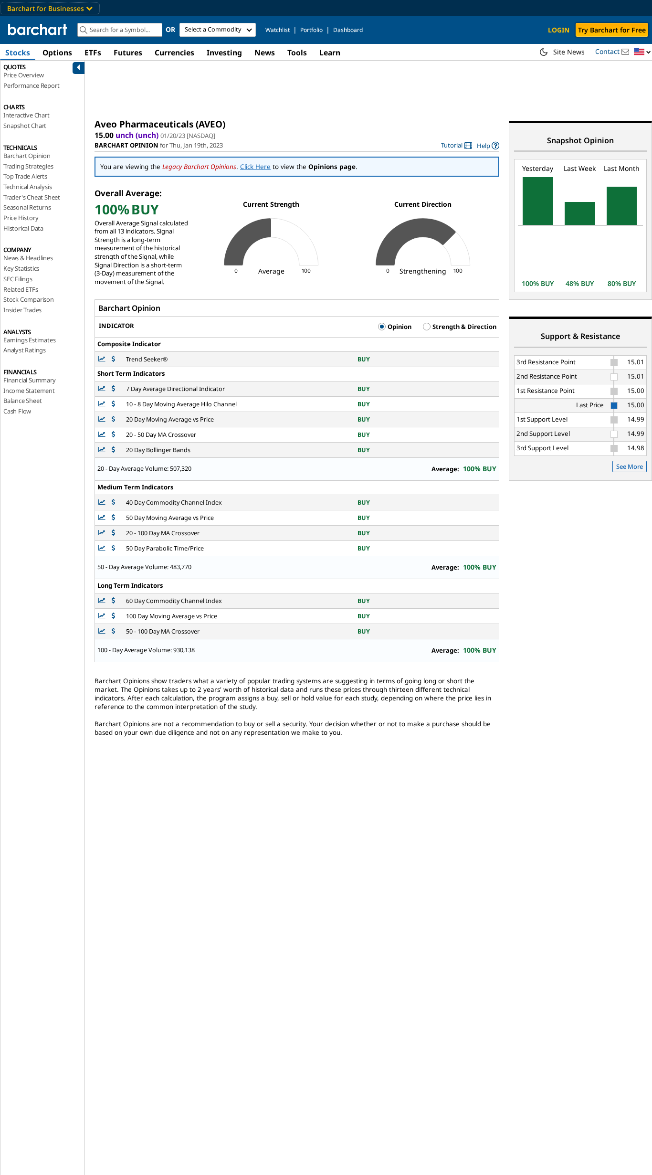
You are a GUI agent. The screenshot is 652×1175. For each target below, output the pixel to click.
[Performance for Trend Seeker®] (113, 359)
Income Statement (29, 390)
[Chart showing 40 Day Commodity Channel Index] (102, 502)
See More (629, 466)
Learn (329, 52)
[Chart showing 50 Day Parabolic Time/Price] (102, 548)
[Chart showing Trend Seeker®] (102, 359)
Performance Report (31, 85)
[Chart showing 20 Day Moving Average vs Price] (102, 419)
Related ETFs (20, 289)
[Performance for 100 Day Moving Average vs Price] (113, 616)
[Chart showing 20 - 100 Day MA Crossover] (102, 533)
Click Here (255, 166)
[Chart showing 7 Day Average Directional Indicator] (102, 389)
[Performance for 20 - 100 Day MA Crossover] (113, 533)
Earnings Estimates (29, 340)
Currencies (174, 52)
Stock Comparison (28, 299)
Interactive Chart (26, 115)
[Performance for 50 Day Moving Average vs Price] (113, 518)
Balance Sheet (22, 400)
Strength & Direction (463, 326)
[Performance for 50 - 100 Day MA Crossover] (113, 631)
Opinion (398, 326)
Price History (20, 217)
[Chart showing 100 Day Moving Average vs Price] (102, 616)
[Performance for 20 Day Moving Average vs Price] (113, 419)
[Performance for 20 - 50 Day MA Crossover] (113, 435)
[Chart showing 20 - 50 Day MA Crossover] (102, 435)
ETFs (92, 52)
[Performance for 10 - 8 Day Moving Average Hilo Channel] (113, 404)
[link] (456, 145)
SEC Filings (17, 279)
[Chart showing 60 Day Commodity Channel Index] (102, 601)
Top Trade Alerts (25, 176)
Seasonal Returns (27, 207)
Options (57, 52)
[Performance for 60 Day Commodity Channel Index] (113, 601)
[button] (642, 52)
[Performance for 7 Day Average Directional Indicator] (113, 389)
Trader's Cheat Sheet (31, 197)
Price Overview (23, 75)
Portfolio (311, 30)
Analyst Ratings (24, 350)
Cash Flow (17, 411)
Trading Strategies (28, 166)
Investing (224, 52)
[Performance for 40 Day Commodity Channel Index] (113, 502)
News (264, 52)
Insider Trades (22, 310)
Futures (128, 52)
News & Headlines (28, 258)
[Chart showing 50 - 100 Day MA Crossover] (102, 631)
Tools (297, 52)
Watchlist (277, 30)
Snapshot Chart (24, 125)
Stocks (17, 52)
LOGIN (558, 29)
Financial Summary (29, 380)
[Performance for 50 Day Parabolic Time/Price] (113, 548)
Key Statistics (21, 268)
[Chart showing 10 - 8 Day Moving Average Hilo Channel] (102, 404)
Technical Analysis (27, 186)
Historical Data (23, 228)
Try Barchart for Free (612, 29)
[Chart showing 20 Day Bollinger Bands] (102, 450)
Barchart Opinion (27, 155)
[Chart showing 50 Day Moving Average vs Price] (102, 518)
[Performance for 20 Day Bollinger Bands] (113, 450)
